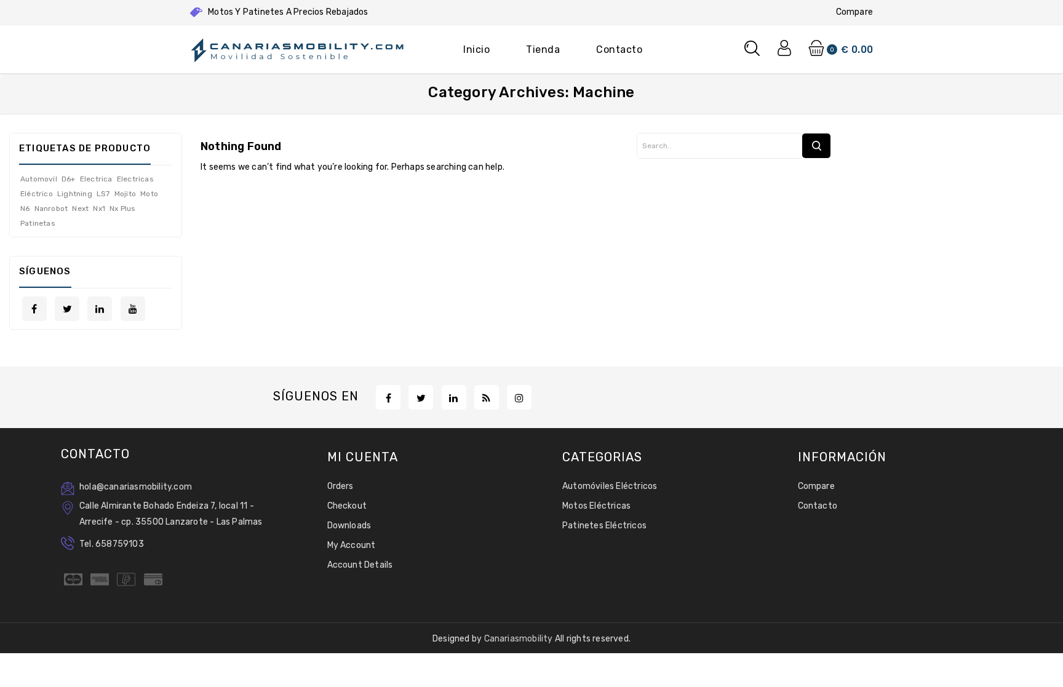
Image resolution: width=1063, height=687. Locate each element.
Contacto (619, 49)
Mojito (125, 193)
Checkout (347, 506)
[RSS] (486, 397)
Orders (340, 486)
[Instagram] (519, 397)
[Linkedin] (99, 308)
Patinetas (37, 223)
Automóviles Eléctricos (609, 486)
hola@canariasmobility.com (135, 487)
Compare (854, 12)
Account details (360, 565)
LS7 (103, 193)
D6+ (69, 179)
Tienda (543, 49)
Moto (149, 193)
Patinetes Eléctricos (604, 525)
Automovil (38, 179)
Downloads (349, 525)
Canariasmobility (519, 638)
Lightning (74, 193)
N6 (25, 208)
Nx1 (99, 208)
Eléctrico (36, 193)
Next (80, 208)
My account (351, 545)
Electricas (135, 179)
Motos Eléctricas (596, 506)
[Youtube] (133, 308)
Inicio (476, 49)
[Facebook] (34, 308)
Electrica (96, 179)
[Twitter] (67, 308)
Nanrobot (51, 208)
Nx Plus (122, 208)
